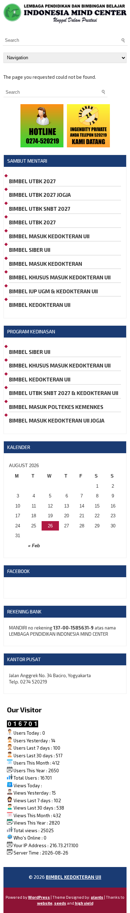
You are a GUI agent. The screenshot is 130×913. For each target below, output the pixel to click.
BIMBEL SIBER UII (29, 250)
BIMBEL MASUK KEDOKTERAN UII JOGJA (56, 420)
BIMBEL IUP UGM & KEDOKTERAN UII (53, 291)
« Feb (34, 545)
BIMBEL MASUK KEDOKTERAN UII (49, 236)
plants (97, 897)
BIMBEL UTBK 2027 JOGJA (40, 195)
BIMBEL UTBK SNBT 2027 (39, 209)
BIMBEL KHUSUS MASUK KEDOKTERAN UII (60, 277)
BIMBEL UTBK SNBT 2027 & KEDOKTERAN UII (63, 393)
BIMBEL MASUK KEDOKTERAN (45, 264)
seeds (60, 903)
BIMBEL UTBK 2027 (32, 181)
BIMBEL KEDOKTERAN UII (39, 305)
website (44, 903)
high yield (84, 903)
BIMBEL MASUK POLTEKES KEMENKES (56, 407)
